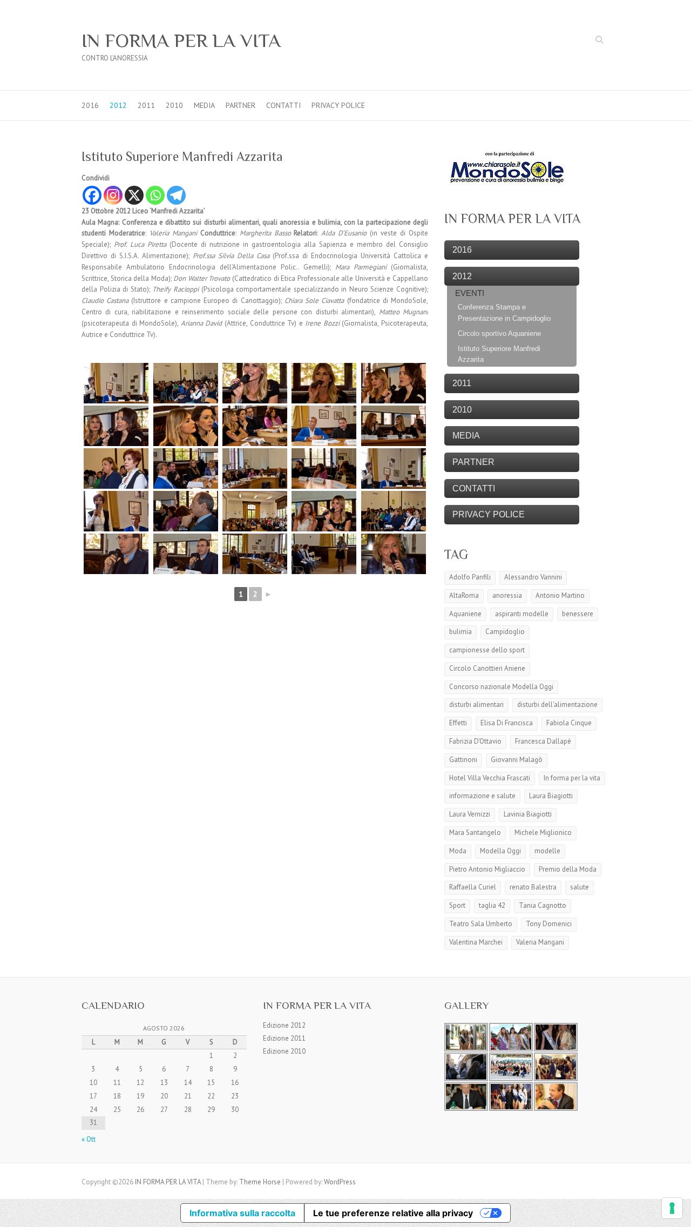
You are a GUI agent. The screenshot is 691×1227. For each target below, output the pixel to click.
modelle (547, 850)
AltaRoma (464, 595)
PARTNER (240, 105)
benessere (577, 613)
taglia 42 (492, 905)
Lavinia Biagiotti (528, 814)
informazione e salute (482, 795)
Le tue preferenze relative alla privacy (393, 1213)
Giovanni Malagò (517, 759)
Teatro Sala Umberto (480, 923)
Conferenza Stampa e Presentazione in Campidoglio (504, 312)
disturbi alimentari (476, 704)
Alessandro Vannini (533, 577)
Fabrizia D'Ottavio (475, 741)
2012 (118, 105)
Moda (457, 850)
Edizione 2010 (284, 1051)
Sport (457, 905)
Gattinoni (463, 759)
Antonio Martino (560, 595)
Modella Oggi (500, 850)
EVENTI (469, 293)
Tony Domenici (549, 923)
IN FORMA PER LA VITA (181, 40)
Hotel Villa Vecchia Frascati (489, 778)
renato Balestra (533, 887)
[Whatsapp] (155, 195)
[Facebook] (92, 195)
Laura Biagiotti (551, 795)
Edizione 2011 (284, 1038)
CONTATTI (283, 105)
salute (579, 887)
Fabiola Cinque (569, 722)
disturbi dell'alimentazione (557, 704)
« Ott (89, 1139)
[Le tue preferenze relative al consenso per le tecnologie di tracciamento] (672, 1208)
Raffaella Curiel (472, 887)
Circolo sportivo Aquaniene (499, 333)
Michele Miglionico (543, 832)
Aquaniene (465, 613)
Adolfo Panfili (470, 577)
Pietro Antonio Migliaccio (487, 869)
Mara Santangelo (475, 832)
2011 (146, 105)
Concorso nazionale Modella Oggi (501, 686)
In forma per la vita (572, 778)
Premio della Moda (568, 869)
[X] (134, 195)
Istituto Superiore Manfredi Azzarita (499, 354)
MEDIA (204, 105)
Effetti (458, 722)
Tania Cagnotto (542, 905)
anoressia (507, 595)
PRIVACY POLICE (338, 105)
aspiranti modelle (521, 613)
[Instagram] (113, 195)
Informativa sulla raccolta (242, 1213)
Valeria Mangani (540, 942)
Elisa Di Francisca (506, 722)
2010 (174, 105)
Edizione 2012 (284, 1025)
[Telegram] (176, 195)
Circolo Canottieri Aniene (487, 668)
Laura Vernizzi (469, 814)
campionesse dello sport (487, 650)
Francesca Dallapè (543, 741)
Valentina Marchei (476, 942)
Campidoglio (505, 631)
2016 (90, 105)
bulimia (460, 631)
